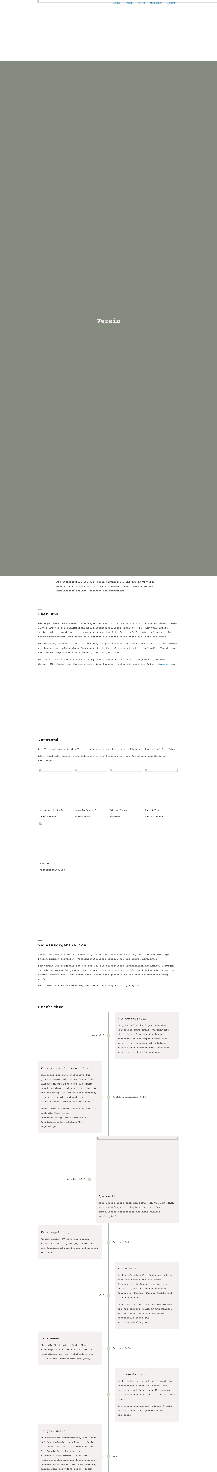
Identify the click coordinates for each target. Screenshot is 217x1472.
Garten (129, 2)
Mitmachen (156, 2)
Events (116, 2)
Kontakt (171, 2)
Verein (141, 2)
